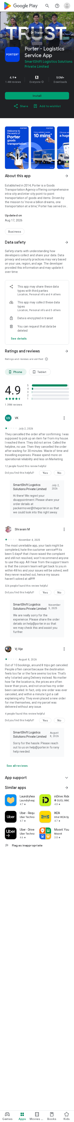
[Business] (14, 231)
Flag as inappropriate (24, 845)
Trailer (36, 32)
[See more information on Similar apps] (67, 788)
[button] (42, 82)
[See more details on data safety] (19, 338)
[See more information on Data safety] (67, 242)
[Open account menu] (67, 6)
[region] (37, 79)
